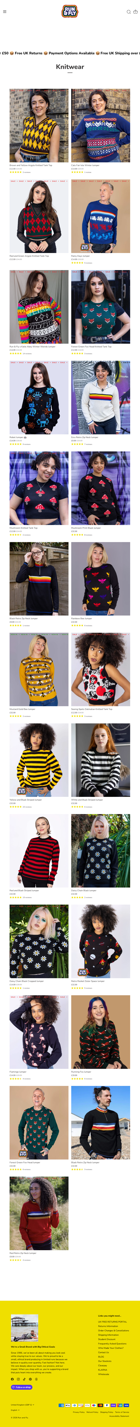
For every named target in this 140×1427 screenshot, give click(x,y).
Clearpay (102, 1365)
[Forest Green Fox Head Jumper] (39, 1123)
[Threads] (45, 1416)
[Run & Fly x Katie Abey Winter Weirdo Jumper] (39, 307)
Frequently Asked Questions (112, 1343)
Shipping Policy (106, 1412)
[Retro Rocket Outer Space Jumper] (100, 941)
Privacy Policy (79, 1412)
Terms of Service (122, 1412)
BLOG (101, 1356)
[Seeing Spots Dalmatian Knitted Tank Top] (100, 669)
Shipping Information (108, 1334)
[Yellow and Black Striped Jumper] (39, 760)
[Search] (129, 12)
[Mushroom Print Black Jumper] (100, 488)
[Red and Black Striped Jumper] (39, 851)
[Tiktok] (34, 1416)
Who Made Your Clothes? (110, 1348)
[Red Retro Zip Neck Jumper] (39, 1213)
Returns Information (108, 1326)
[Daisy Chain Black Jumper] (100, 851)
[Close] (62, 1367)
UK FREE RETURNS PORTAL (112, 1321)
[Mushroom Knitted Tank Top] (39, 488)
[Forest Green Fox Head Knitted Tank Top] (100, 307)
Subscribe (34, 1407)
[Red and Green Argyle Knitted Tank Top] (39, 216)
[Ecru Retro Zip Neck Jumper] (100, 397)
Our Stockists (104, 1361)
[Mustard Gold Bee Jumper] (39, 669)
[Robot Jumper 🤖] (39, 397)
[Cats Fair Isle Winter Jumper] (100, 125)
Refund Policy (92, 1412)
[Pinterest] (39, 1416)
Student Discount (106, 1339)
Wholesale (103, 1374)
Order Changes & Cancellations (113, 1330)
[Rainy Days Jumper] (100, 216)
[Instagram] (28, 1416)
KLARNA (102, 1369)
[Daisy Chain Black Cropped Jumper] (39, 941)
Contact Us (103, 1352)
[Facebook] (23, 1416)
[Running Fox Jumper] (100, 1032)
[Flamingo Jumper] (39, 1032)
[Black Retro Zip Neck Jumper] (39, 579)
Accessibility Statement (119, 1416)
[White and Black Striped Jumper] (100, 760)
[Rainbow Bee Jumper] (100, 579)
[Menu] (5, 12)
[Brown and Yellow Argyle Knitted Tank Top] (39, 125)
